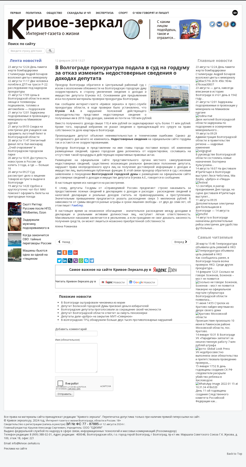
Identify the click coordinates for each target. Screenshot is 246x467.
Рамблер (77, 205)
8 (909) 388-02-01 (41, 434)
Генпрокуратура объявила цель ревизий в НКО (216, 256)
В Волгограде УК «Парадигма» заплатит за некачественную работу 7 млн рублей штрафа (217, 348)
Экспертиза (105, 13)
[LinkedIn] (64, 260)
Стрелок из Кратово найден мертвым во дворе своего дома (215, 317)
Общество (54, 13)
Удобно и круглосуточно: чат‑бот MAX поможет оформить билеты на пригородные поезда (28, 191)
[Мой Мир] (70, 252)
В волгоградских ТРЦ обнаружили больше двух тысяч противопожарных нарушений (116, 320)
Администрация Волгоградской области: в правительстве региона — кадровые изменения (216, 149)
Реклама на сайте (15, 448)
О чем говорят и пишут (151, 13)
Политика (34, 13)
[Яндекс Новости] (113, 282)
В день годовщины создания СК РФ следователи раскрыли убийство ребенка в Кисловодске (214, 383)
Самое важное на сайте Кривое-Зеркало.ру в (111, 269)
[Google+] (75, 252)
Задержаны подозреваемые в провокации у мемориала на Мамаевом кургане (29, 118)
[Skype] (86, 260)
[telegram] (91, 260)
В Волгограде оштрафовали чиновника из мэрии (93, 302)
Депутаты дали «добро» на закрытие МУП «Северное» (96, 316)
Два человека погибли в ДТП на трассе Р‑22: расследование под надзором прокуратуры (28, 86)
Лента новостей (26, 60)
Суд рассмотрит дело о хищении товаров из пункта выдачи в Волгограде (26, 177)
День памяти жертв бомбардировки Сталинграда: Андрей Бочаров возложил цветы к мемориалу (27, 72)
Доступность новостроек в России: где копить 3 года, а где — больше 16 (28, 163)
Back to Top (234, 453)
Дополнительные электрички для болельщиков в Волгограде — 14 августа (217, 214)
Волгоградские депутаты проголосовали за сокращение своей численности (111, 309)
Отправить (64, 394)
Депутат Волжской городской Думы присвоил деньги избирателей (105, 306)
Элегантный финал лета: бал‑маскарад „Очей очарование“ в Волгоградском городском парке (27, 147)
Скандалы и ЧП (79, 13)
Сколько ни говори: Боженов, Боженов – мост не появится (215, 286)
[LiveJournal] (70, 260)
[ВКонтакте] (59, 252)
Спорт (123, 13)
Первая (15, 13)
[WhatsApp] (81, 260)
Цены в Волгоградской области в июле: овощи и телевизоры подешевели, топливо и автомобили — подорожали (29, 102)
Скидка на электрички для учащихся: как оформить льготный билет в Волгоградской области (27, 132)
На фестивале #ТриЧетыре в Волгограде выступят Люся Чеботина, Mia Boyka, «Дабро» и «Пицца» (216, 182)
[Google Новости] (142, 282)
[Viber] (75, 260)
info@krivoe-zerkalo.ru (26, 443)
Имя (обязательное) (67, 339)
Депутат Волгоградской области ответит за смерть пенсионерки (104, 313)
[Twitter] (59, 260)
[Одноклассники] (64, 252)
